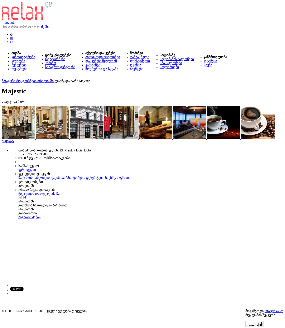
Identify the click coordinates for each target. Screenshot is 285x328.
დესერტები (94, 177)
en (11, 41)
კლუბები (18, 61)
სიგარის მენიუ (29, 217)
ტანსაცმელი (139, 57)
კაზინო (50, 63)
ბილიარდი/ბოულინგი (102, 57)
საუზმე (110, 177)
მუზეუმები (18, 65)
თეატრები (19, 69)
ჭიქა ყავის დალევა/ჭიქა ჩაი (39, 193)
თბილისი (9, 22)
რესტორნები (55, 59)
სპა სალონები (171, 63)
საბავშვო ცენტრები (60, 67)
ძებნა (45, 26)
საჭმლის (123, 177)
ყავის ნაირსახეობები (67, 177)
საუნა (208, 65)
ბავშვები (136, 69)
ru (11, 38)
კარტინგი (92, 65)
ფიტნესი (210, 61)
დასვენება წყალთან (101, 61)
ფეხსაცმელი (140, 61)
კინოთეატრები (23, 57)
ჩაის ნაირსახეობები (34, 177)
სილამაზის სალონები (177, 59)
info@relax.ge (274, 311)
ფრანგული (27, 170)
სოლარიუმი (169, 67)
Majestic (7, 141)
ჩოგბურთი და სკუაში (101, 69)
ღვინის (135, 65)
